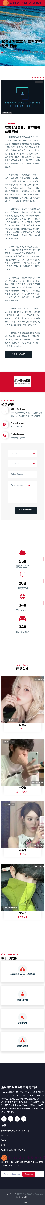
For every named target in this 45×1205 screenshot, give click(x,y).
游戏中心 (4, 1140)
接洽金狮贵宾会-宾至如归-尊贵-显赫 (15, 1150)
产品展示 (4, 1135)
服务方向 (4, 1145)
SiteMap (25, 1202)
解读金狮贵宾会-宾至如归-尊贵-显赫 (15, 1131)
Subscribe (29, 1174)
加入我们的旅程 (18, 354)
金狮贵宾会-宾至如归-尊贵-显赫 (30, 1194)
